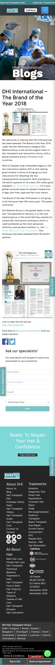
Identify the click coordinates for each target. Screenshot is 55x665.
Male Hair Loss (14, 558)
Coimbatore (8, 638)
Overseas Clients (15, 501)
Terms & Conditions (14, 655)
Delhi (4, 628)
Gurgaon (15, 628)
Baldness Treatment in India (13, 575)
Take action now (27, 455)
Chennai (35, 631)
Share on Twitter (12, 342)
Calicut (46, 635)
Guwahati (22, 635)
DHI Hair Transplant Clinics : (17, 625)
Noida (25, 628)
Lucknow (35, 635)
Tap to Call (15, 661)
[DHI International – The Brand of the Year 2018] (27, 122)
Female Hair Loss (15, 562)
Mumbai (21, 638)
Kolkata (34, 628)
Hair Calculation (14, 612)
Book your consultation (28, 331)
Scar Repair (34, 525)
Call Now (31, 10)
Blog (8, 491)
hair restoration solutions (26, 186)
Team (9, 505)
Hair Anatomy (13, 589)
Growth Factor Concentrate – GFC (36, 532)
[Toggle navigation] (44, 10)
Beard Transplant (37, 522)
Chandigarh (22, 631)
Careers (10, 532)
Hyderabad (8, 635)
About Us (11, 488)
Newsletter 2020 (39, 590)
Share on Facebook (5, 342)
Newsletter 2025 (39, 593)
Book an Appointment (40, 661)
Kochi (46, 631)
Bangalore (8, 631)
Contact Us (12, 528)
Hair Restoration (37, 545)
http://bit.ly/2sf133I (12, 325)
